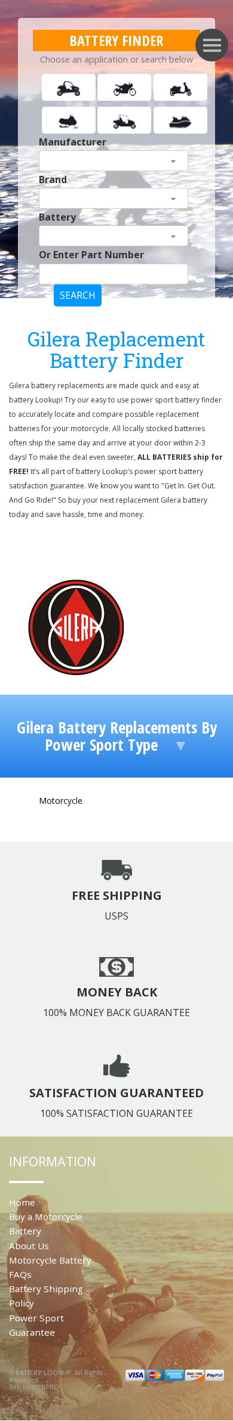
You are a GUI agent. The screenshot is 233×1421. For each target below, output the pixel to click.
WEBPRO (45, 1386)
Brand (53, 179)
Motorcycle (60, 800)
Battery (57, 217)
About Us (29, 1246)
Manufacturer (72, 141)
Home (22, 1202)
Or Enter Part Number (91, 254)
